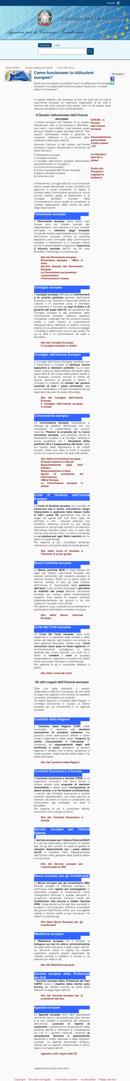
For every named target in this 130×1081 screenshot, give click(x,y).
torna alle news (65, 67)
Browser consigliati (40, 1079)
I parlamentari (50, 275)
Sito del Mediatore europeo (58, 964)
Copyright (19, 1079)
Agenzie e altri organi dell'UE (59, 1053)
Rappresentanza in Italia (56, 470)
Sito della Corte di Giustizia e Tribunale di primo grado (62, 552)
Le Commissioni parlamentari (59, 272)
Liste (57, 45)
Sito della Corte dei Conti (56, 673)
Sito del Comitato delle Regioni (60, 762)
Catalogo (45, 45)
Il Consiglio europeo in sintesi (59, 345)
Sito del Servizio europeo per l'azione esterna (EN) (62, 865)
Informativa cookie (66, 1079)
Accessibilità (88, 1079)
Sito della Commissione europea (61, 458)
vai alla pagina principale (39, 67)
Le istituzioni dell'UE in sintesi (98, 157)
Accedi (111, 3)
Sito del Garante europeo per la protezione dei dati (62, 997)
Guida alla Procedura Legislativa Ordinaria (97, 173)
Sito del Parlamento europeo (59, 257)
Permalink (118, 74)
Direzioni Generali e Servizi (57, 461)
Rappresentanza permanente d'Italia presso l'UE (101, 142)
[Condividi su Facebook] (112, 79)
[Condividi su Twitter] (112, 83)
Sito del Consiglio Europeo (57, 342)
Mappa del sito (107, 1079)
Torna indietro (12, 67)
